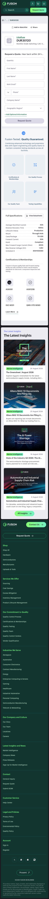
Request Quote (38, 10)
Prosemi (23, 873)
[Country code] (8, 92)
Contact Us (34, 525)
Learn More (10, 312)
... (7, 20)
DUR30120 (14, 20)
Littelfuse (21, 37)
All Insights (23, 513)
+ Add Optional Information (16, 114)
